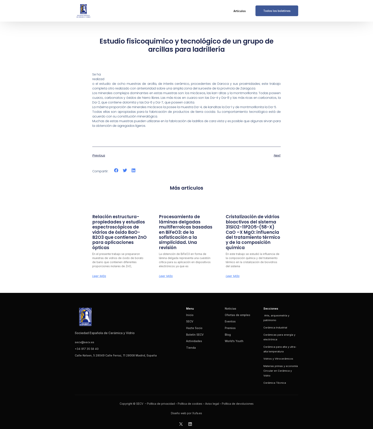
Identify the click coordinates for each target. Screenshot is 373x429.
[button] (116, 170)
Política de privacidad (161, 403)
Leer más (99, 276)
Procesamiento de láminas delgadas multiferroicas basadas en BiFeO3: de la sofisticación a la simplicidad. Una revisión (185, 232)
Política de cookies (190, 403)
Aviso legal (212, 403)
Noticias (230, 308)
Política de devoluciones (238, 403)
